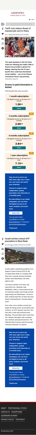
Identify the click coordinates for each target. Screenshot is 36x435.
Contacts (5, 412)
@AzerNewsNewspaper (17, 224)
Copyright (20, 419)
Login (32, 19)
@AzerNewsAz (14, 222)
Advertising (16, 412)
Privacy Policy (7, 419)
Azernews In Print (9, 416)
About (3, 408)
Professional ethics (17, 408)
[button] (2, 29)
